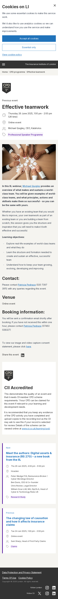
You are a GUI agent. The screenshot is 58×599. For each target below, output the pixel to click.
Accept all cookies (29, 38)
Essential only (29, 47)
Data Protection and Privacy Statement (21, 572)
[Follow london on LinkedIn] (54, 587)
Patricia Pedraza (27, 284)
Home (5, 72)
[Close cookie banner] (55, 5)
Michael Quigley (31, 186)
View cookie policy (12, 54)
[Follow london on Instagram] (47, 587)
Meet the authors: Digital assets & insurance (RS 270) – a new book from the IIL (29, 456)
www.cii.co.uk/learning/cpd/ (36, 428)
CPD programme (17, 72)
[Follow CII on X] (39, 593)
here (28, 346)
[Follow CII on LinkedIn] (54, 593)
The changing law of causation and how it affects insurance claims (27, 521)
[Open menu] (3, 64)
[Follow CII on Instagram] (47, 593)
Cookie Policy (25, 578)
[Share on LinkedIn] (23, 355)
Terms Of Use (9, 578)
